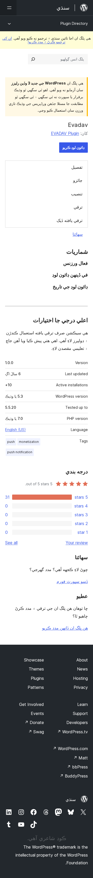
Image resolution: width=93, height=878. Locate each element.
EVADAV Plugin (65, 133)
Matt (80, 757)
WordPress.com (70, 748)
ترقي (78, 207)
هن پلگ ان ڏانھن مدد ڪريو (65, 627)
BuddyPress (74, 776)
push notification (19, 452)
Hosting (80, 678)
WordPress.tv (72, 731)
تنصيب (76, 193)
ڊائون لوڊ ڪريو (73, 147)
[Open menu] (8, 8)
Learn (82, 704)
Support (80, 713)
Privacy (81, 687)
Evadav (78, 124)
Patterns (36, 687)
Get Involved (31, 704)
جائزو (77, 180)
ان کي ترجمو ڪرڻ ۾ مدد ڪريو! (33, 40)
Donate (34, 722)
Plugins (37, 678)
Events (37, 713)
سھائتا (78, 234)
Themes (36, 669)
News (82, 669)
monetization (29, 442)
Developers (77, 722)
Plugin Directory (74, 23)
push (11, 442)
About (82, 660)
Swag (36, 731)
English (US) (15, 429)
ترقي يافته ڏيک (69, 220)
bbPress (77, 766)
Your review (77, 542)
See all (11, 542)
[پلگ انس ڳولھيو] (33, 59)
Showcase (34, 660)
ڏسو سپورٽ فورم (72, 581)
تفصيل (76, 167)
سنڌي (71, 799)
